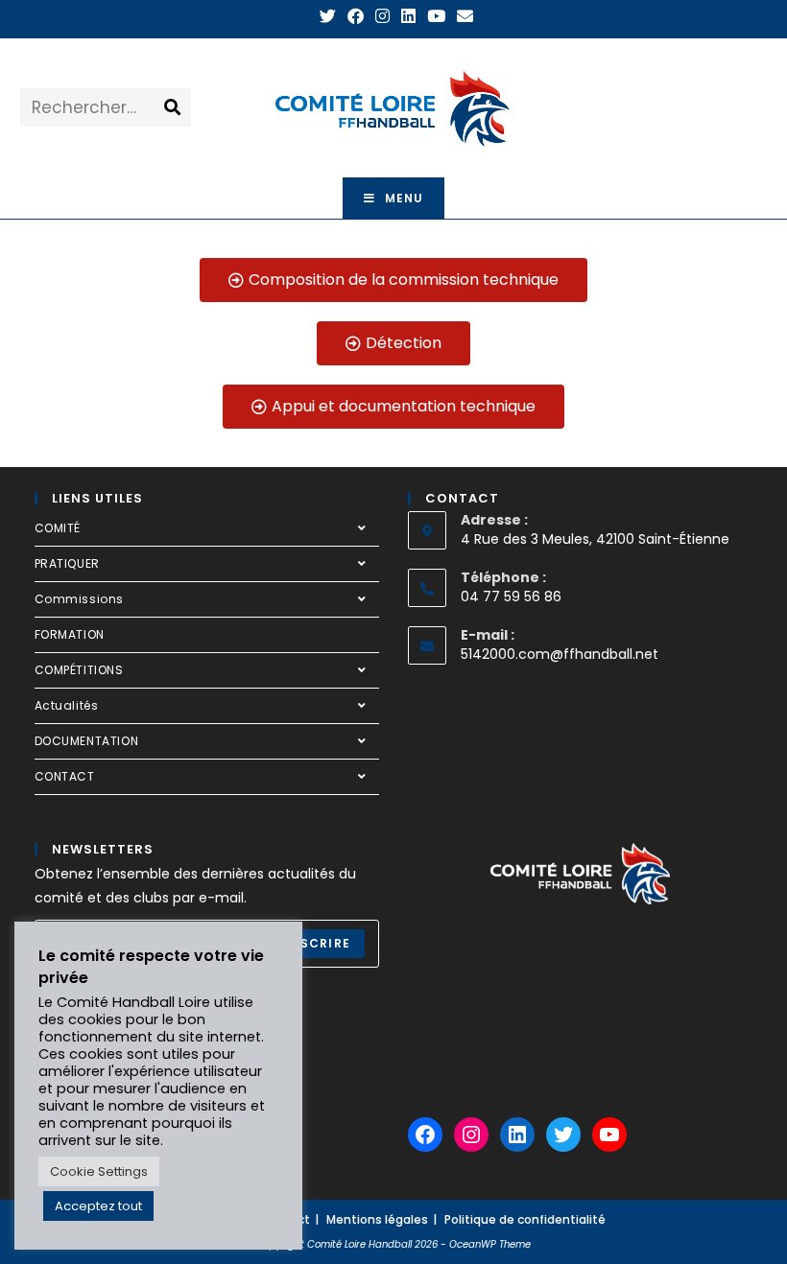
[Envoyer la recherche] (173, 107)
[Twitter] (563, 1134)
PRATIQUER (67, 563)
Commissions (80, 599)
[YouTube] (609, 1134)
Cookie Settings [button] (99, 1171)
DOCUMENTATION (87, 741)
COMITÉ (58, 528)
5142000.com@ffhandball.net (559, 654)
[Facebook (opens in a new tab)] (356, 16)
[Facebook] (425, 1134)
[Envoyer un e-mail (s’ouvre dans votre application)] (462, 16)
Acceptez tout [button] (98, 1206)
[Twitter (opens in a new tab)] (328, 16)
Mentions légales (377, 1219)
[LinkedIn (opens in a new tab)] (408, 16)
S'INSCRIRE (311, 943)
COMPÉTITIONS (79, 670)
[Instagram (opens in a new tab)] (382, 16)
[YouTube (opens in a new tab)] (436, 16)
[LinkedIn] (517, 1134)
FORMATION (70, 634)
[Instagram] (471, 1134)
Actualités (67, 705)
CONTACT (65, 776)
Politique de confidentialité (525, 1219)
